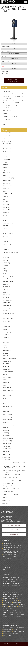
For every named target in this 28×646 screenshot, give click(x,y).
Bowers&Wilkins (7, 178)
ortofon (4, 342)
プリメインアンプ (7, 113)
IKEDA (4, 265)
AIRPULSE (5, 151)
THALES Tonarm (7, 414)
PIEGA (4, 353)
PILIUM (4, 355)
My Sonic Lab (6, 321)
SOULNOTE (6, 395)
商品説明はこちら (6, 71)
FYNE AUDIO (6, 239)
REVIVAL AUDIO (7, 377)
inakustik (5, 268)
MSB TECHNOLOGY (8, 316)
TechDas (5, 409)
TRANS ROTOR (7, 417)
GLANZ (4, 241)
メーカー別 (5, 141)
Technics (5, 411)
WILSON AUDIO (7, 440)
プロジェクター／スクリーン (10, 116)
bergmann (5, 170)
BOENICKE (6, 172)
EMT (4, 220)
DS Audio (5, 209)
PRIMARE (5, 363)
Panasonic (5, 616)
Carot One (5, 183)
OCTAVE (5, 334)
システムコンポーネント (9, 477)
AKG (4, 579)
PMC (17, 620)
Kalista (4, 278)
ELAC (4, 215)
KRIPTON (5, 286)
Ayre (4, 167)
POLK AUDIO (6, 361)
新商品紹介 (5, 500)
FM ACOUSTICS (7, 233)
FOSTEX (5, 236)
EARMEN (5, 212)
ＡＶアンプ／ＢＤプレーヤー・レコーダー (13, 94)
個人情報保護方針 (14, 534)
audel (4, 156)
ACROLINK (5, 146)
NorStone (5, 326)
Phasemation (6, 350)
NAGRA (5, 324)
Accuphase (5, 143)
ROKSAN (5, 382)
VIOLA (4, 427)
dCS (4, 199)
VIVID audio (6, 430)
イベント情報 (5, 133)
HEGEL (4, 257)
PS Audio (5, 369)
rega (4, 374)
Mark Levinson (6, 300)
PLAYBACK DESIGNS (8, 358)
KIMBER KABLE (7, 281)
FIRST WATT (6, 231)
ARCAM (5, 154)
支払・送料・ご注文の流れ (14, 525)
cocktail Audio (6, 585)
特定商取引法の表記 (14, 529)
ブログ (3, 138)
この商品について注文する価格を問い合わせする (14, 80)
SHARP (13, 623)
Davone (5, 196)
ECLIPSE (18, 589)
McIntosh (5, 308)
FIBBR (4, 225)
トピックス (5, 135)
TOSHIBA (12, 627)
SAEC (4, 385)
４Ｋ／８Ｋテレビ (7, 91)
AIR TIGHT (5, 148)
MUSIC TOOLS (7, 318)
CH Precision (6, 185)
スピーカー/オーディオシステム (11, 107)
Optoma (5, 337)
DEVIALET (5, 207)
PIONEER (11, 618)
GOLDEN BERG (7, 596)
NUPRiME (5, 329)
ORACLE (5, 340)
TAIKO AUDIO (6, 406)
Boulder (5, 175)
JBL (4, 273)
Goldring (5, 249)
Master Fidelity (6, 305)
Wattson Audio (6, 435)
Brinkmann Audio (7, 180)
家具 (4, 124)
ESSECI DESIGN (7, 223)
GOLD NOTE (6, 244)
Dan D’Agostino (6, 193)
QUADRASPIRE (7, 371)
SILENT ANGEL (7, 390)
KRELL (4, 284)
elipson (4, 217)
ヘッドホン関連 (6, 119)
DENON (5, 204)
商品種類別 (5, 457)
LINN (4, 289)
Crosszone (14, 585)
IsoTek (4, 270)
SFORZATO (6, 387)
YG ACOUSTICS (7, 448)
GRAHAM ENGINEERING (9, 252)
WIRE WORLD (6, 443)
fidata (4, 228)
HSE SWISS (6, 263)
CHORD (5, 188)
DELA (4, 201)
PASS (4, 348)
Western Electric (7, 438)
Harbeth (5, 255)
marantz (5, 297)
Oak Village (5, 332)
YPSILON (5, 451)
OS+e (4, 345)
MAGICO (5, 294)
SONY (4, 393)
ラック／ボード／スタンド (9, 121)
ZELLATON (5, 454)
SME (18, 623)
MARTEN (5, 302)
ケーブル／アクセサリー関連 (10, 105)
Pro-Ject (5, 366)
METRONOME (6, 310)
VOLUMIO (5, 433)
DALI (4, 191)
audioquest (5, 159)
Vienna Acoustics (7, 425)
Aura (4, 162)
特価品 (3, 503)
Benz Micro (5, 581)
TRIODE (5, 422)
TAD (4, 403)
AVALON (5, 164)
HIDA (4, 260)
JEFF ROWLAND (7, 276)
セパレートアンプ (7, 110)
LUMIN (4, 292)
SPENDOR (5, 398)
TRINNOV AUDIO (7, 419)
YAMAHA (5, 446)
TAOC (12, 625)
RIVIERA (5, 379)
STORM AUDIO (7, 401)
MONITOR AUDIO (7, 313)
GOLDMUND (6, 247)
